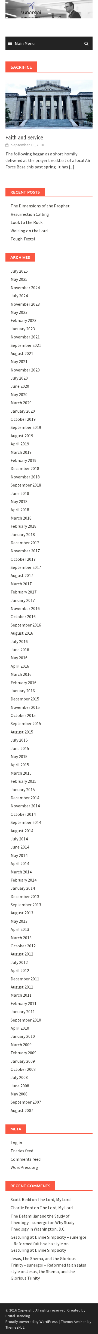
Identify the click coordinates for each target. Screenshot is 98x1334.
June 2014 (20, 847)
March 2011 (21, 995)
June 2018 (20, 493)
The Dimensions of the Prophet (40, 205)
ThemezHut (14, 1327)
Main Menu (25, 43)
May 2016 (19, 657)
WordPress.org (24, 1167)
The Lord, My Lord (54, 1199)
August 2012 (22, 954)
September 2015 (26, 723)
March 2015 (21, 773)
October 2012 (23, 945)
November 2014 (25, 805)
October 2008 (23, 1069)
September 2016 (26, 625)
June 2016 (20, 649)
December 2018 (25, 468)
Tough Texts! (23, 239)
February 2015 (23, 781)
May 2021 (19, 361)
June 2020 (20, 386)
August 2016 (22, 633)
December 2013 (25, 896)
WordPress (48, 1321)
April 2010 (20, 1028)
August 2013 (22, 912)
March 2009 (21, 1044)
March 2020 (21, 402)
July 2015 (19, 740)
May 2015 (19, 756)
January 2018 (23, 534)
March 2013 (21, 937)
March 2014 (21, 872)
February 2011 (23, 1003)
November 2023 (25, 304)
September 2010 (26, 1020)
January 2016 (23, 690)
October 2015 (23, 715)
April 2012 (20, 970)
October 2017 (23, 559)
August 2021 (22, 353)
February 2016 (23, 682)
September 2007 (26, 1102)
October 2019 (23, 419)
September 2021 (26, 345)
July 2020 (19, 378)
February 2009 (23, 1052)
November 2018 (25, 477)
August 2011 (22, 987)
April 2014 (20, 863)
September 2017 (26, 567)
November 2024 (25, 287)
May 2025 (19, 279)
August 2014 (22, 830)
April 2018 (20, 509)
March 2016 (21, 674)
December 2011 (25, 978)
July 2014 (19, 839)
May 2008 (19, 1094)
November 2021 (25, 337)
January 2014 (23, 888)
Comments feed (26, 1159)
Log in (16, 1142)
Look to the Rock (26, 222)
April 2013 (20, 929)
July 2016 (19, 641)
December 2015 (25, 699)
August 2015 (22, 732)
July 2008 (19, 1077)
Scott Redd (21, 1199)
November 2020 (25, 370)
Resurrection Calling (30, 214)
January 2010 (23, 1036)
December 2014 (25, 797)
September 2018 (26, 485)
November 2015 (25, 707)
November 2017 (25, 550)
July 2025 (19, 271)
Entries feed (22, 1150)
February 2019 (23, 460)
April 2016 (20, 666)
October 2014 (23, 814)
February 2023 (23, 320)
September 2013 (26, 904)
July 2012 (19, 962)
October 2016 (23, 616)
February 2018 (23, 526)
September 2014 (26, 822)
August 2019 (22, 435)
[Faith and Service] (49, 103)
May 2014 (19, 855)
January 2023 (23, 328)
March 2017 (21, 583)
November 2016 (25, 608)
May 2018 (19, 501)
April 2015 (20, 764)
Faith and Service (24, 137)
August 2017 (22, 575)
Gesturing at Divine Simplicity (38, 1250)
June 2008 (20, 1085)
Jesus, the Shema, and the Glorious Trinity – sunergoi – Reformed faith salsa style (48, 1265)
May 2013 (19, 921)
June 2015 (20, 748)
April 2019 (20, 443)
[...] (71, 166)
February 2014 (23, 880)
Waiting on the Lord (29, 230)
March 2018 (21, 518)
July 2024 (19, 295)
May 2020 (19, 394)
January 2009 (23, 1061)
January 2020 (23, 411)
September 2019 (26, 427)
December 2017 (25, 542)
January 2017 (23, 600)
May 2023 (19, 312)
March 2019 (21, 452)
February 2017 (23, 592)
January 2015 (23, 789)
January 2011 (23, 1011)
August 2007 (22, 1110)
